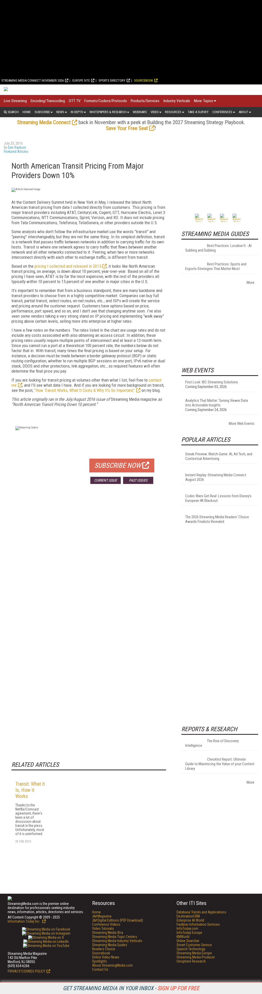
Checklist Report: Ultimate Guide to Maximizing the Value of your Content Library (219, 764)
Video (155, 112)
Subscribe (42, 112)
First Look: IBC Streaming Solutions (211, 382)
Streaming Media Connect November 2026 (32, 80)
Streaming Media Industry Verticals (117, 941)
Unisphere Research (191, 961)
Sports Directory (112, 80)
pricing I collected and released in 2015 (68, 266)
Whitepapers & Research (108, 112)
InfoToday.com (187, 928)
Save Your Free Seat (127, 128)
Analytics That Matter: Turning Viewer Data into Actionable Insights (216, 402)
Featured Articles (16, 151)
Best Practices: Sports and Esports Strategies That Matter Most (215, 266)
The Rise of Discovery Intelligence (212, 743)
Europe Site (81, 80)
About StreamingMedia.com (112, 965)
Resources (173, 112)
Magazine (102, 916)
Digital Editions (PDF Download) (117, 920)
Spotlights (99, 961)
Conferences (222, 112)
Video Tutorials (103, 928)
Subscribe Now (117, 465)
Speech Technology (191, 949)
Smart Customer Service (194, 945)
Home (27, 112)
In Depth (77, 112)
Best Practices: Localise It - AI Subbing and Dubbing (218, 248)
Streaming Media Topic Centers (114, 937)
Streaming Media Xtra (107, 933)
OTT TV (75, 101)
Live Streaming (15, 101)
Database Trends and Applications (201, 912)
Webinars (140, 112)
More (250, 282)
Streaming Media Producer (196, 957)
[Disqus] (89, 564)
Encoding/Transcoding (48, 101)
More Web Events (241, 423)
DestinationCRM (188, 916)
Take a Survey (198, 112)
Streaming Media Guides (109, 945)
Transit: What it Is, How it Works (30, 790)
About (243, 112)
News (60, 112)
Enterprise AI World (190, 920)
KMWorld (183, 937)
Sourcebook (143, 80)
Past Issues (138, 480)
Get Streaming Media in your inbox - (131, 988)
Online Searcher (188, 941)
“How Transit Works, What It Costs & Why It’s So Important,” (84, 390)
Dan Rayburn (17, 147)
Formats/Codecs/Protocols (105, 101)
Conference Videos (106, 924)
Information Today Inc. (24, 921)
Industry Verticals (176, 101)
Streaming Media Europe (194, 953)
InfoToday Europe (189, 933)
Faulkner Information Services (198, 924)
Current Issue (105, 480)
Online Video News (105, 957)
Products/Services (145, 101)
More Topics (203, 101)
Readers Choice (103, 949)
